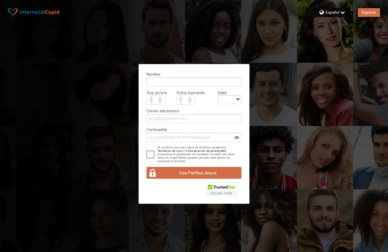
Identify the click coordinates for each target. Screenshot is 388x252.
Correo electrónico (162, 111)
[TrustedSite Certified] (222, 189)
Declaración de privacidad (207, 151)
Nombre (153, 74)
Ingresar (369, 12)
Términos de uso (169, 151)
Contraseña (156, 129)
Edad (222, 92)
